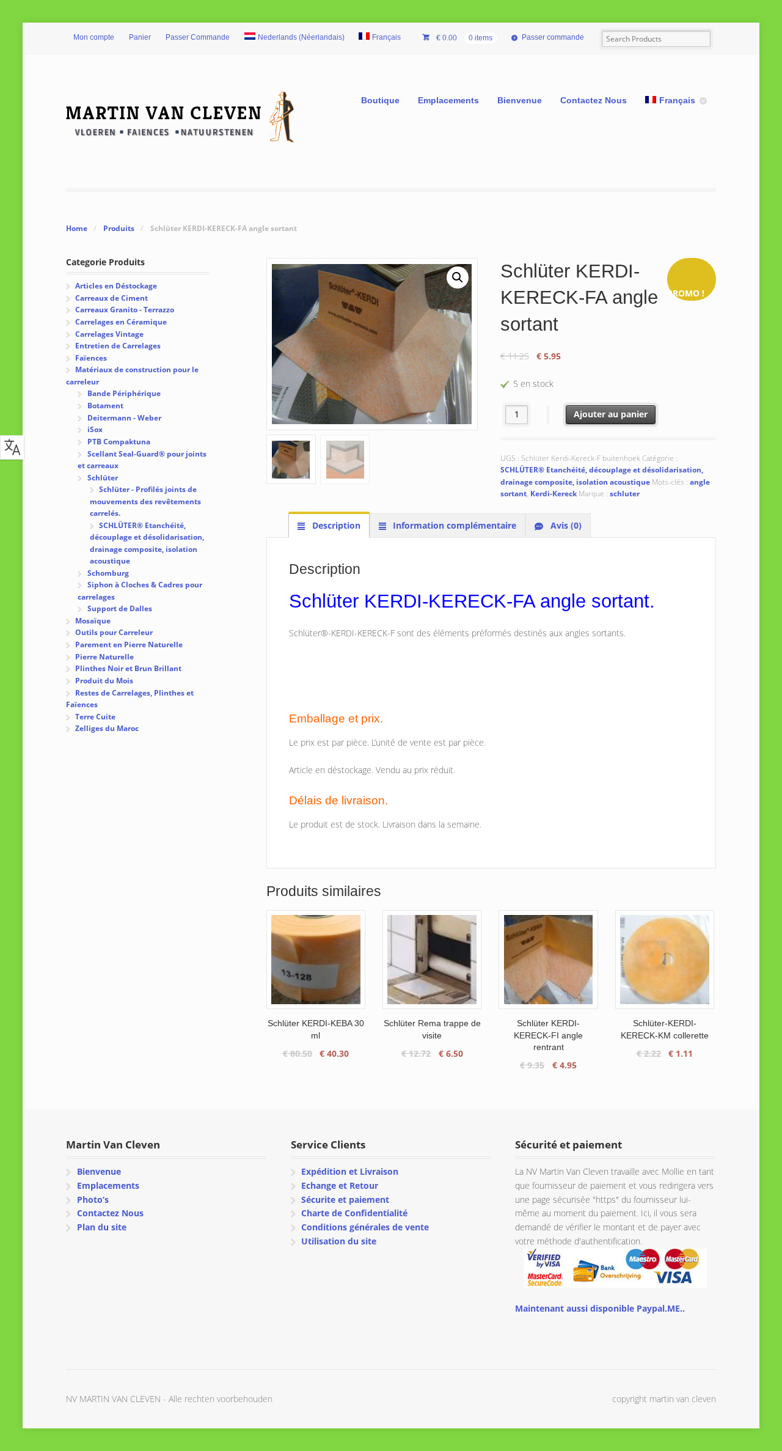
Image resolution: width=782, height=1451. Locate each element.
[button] (458, 277)
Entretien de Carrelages (118, 345)
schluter (625, 493)
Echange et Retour (339, 1185)
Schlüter (102, 477)
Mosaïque (93, 620)
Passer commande (553, 37)
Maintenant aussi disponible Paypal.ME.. (600, 1308)
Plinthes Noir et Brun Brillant (128, 668)
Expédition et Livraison (349, 1171)
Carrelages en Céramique (121, 322)
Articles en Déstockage (116, 286)
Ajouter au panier (611, 414)
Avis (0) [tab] (565, 525)
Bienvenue (519, 100)
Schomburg (108, 573)
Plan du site (101, 1227)
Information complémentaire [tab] (453, 525)
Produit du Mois (104, 680)
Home (76, 228)
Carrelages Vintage (109, 334)
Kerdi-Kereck (553, 493)
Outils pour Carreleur (114, 632)
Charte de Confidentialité (354, 1213)
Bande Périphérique (124, 393)
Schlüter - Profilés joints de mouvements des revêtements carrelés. (145, 501)
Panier (140, 37)
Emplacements (448, 100)
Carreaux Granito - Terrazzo (124, 309)
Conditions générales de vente (365, 1227)
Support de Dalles (119, 608)
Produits (118, 228)
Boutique (380, 100)
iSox (95, 429)
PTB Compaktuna (118, 441)
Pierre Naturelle (104, 657)
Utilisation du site (338, 1241)
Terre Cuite (95, 716)
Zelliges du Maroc (107, 728)
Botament (105, 405)
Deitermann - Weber (124, 418)
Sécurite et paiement (345, 1199)
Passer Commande (198, 37)
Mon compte (93, 37)
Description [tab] (335, 525)
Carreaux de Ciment (111, 298)
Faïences (91, 358)
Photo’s (93, 1199)
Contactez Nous (593, 100)
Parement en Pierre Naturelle (129, 644)
